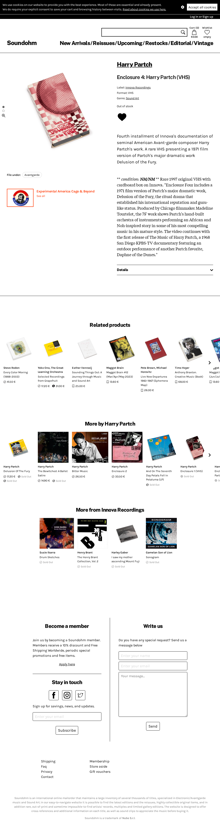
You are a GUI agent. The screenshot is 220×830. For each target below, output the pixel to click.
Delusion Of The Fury (16, 471)
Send (152, 726)
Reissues (104, 43)
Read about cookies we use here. (144, 9)
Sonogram (152, 557)
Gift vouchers (100, 772)
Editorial (181, 43)
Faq (44, 766)
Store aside (98, 766)
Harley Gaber (120, 552)
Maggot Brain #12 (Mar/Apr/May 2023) (119, 374)
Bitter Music (80, 471)
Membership (99, 761)
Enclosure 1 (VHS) (191, 471)
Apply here (67, 664)
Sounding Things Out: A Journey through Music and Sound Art (87, 376)
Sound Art (132, 98)
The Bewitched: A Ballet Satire (53, 473)
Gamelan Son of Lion (159, 552)
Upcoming (129, 43)
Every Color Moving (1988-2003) (15, 374)
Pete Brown (148, 367)
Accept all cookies (202, 7)
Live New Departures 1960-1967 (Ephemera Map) (154, 381)
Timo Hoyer (182, 367)
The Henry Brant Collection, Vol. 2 (87, 559)
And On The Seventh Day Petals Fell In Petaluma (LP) (159, 475)
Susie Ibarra (47, 552)
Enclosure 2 (119, 471)
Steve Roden (11, 367)
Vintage (203, 43)
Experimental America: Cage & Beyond (66, 191)
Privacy (46, 772)
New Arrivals (75, 43)
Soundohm (22, 42)
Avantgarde (32, 175)
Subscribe (67, 730)
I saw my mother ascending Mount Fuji (126, 559)
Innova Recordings (138, 87)
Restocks (156, 43)
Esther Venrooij (82, 367)
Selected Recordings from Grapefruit (51, 378)
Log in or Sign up (201, 17)
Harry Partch (134, 64)
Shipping (48, 761)
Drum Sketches (50, 557)
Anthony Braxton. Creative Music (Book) (189, 374)
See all (41, 196)
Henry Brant (85, 552)
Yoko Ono (44, 367)
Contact (47, 777)
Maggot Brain (115, 367)
